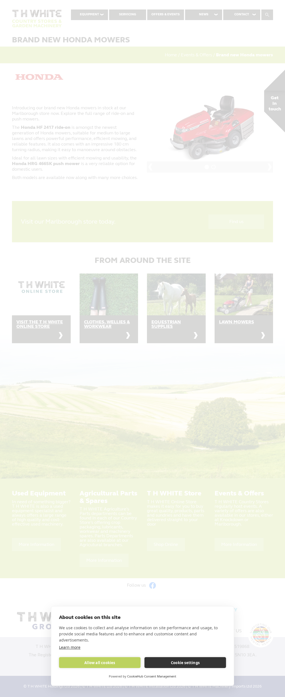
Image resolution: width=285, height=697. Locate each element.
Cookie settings (185, 662)
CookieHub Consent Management (151, 676)
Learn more (69, 647)
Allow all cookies (99, 662)
